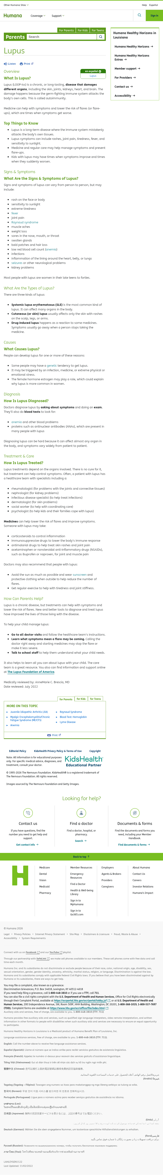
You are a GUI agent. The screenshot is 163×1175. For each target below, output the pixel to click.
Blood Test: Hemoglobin (73, 717)
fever (14, 213)
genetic (52, 365)
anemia (51, 249)
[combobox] (62, 37)
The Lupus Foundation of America (30, 672)
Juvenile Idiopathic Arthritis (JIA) (29, 712)
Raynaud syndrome (24, 222)
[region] (135, 64)
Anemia (14, 725)
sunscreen (80, 575)
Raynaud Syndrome (71, 712)
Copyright (95, 751)
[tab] (95, 698)
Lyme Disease (68, 722)
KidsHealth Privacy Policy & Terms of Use (58, 751)
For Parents (66, 30)
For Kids (83, 30)
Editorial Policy (17, 751)
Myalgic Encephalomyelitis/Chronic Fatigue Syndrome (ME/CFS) (30, 718)
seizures (16, 263)
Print (27, 63)
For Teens (98, 30)
